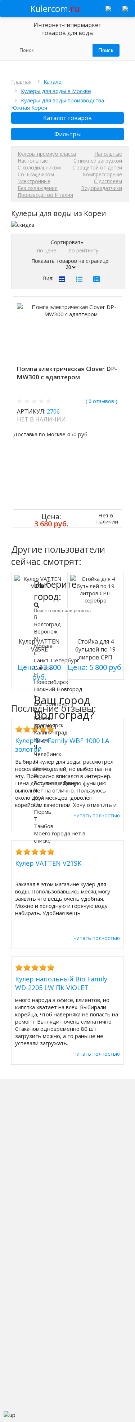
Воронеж (46, 631)
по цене (47, 250)
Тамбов (43, 826)
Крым (41, 739)
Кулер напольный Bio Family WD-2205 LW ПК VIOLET (61, 983)
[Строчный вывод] (79, 279)
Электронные (34, 181)
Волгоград (47, 624)
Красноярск (48, 725)
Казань (43, 717)
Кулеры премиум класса (47, 153)
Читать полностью (96, 938)
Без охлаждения (38, 188)
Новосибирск (51, 681)
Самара (43, 667)
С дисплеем (108, 181)
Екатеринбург (52, 703)
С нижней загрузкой (97, 160)
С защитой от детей (97, 167)
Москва (43, 645)
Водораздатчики (101, 188)
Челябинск (47, 754)
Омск (40, 768)
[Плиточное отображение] (62, 279)
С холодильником (39, 167)
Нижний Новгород (58, 689)
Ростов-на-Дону (55, 782)
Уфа (39, 797)
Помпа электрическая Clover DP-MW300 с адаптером (67, 373)
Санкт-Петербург (56, 660)
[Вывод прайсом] (96, 279)
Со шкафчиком (36, 174)
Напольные (108, 153)
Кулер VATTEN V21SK (48, 863)
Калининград (51, 732)
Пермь (42, 811)
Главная (21, 81)
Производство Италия (45, 194)
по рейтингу (83, 250)
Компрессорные (102, 174)
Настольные (33, 160)
